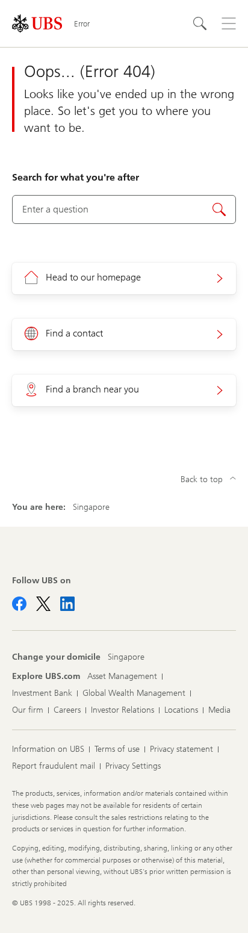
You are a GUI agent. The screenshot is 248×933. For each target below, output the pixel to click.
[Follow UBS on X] (43, 604)
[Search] (200, 23)
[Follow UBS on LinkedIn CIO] (67, 604)
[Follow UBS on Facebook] (19, 604)
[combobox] (124, 209)
